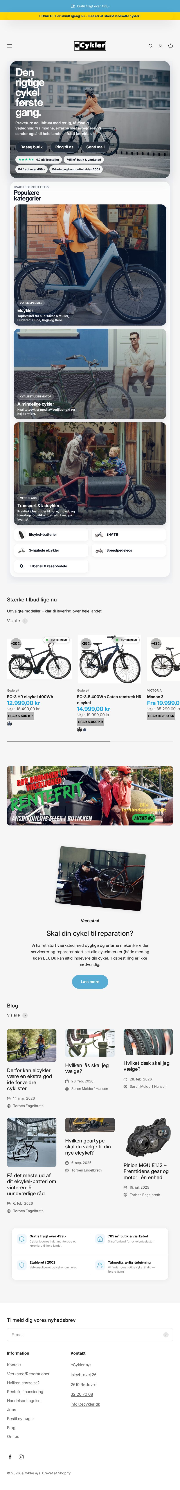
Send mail (95, 147)
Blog (11, 1427)
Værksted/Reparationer (28, 1374)
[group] (90, 795)
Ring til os (64, 147)
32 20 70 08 (82, 1394)
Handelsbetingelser (24, 1400)
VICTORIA (154, 690)
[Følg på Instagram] (21, 1457)
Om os (13, 1436)
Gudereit (13, 690)
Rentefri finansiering (25, 1391)
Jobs (11, 1409)
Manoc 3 (155, 696)
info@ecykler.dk (85, 1404)
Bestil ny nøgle (20, 1418)
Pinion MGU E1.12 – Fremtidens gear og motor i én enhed (146, 1171)
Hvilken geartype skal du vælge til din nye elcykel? (88, 1147)
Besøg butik (31, 147)
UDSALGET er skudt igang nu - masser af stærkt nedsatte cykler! (90, 16)
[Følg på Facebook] (10, 1457)
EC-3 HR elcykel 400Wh (30, 696)
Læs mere (90, 981)
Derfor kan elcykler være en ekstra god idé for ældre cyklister (29, 1079)
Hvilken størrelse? (23, 1383)
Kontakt (14, 1364)
